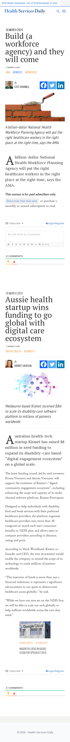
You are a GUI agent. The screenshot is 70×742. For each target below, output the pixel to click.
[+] (47, 244)
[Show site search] (58, 11)
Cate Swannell (21, 87)
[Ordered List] (24, 244)
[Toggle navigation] (64, 11)
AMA (8, 72)
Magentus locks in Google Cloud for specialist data (33, 651)
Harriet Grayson (23, 366)
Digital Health (13, 351)
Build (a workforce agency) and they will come (34, 47)
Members (17, 72)
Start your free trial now (22, 201)
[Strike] (20, 244)
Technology (42, 642)
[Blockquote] (32, 244)
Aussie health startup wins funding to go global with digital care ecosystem (29, 318)
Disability (29, 351)
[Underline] (16, 244)
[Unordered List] (28, 244)
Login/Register (56, 223)
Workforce (31, 72)
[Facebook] (44, 85)
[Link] (40, 244)
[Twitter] (52, 85)
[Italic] (12, 244)
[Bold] (8, 244)
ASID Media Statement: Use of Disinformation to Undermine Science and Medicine (31, 3)
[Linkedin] (60, 85)
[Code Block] (36, 244)
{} (43, 244)
